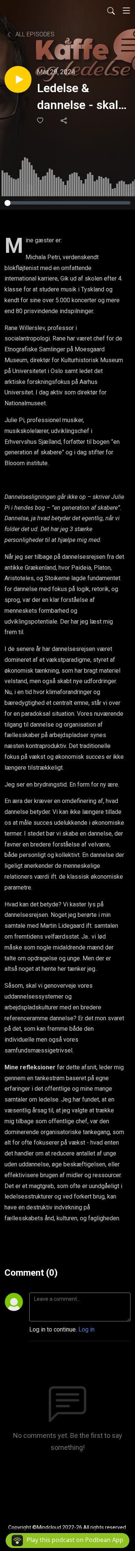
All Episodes (34, 34)
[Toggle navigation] (126, 10)
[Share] (64, 120)
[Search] (111, 10)
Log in (86, 1329)
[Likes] (40, 120)
